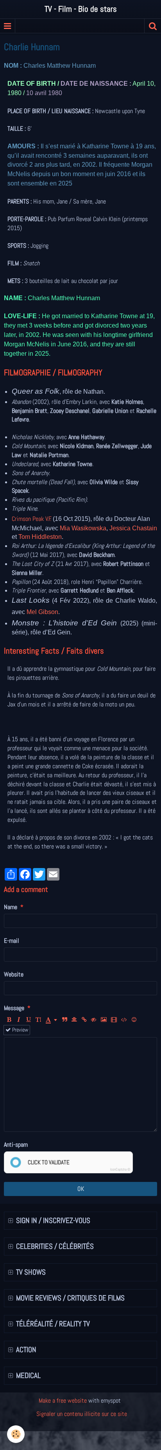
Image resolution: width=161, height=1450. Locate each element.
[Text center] (74, 1020)
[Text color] (51, 1020)
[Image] (103, 1020)
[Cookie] (16, 1434)
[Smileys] (134, 1020)
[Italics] (19, 1020)
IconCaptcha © (120, 1169)
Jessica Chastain (133, 528)
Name (10, 907)
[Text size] (38, 1020)
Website (13, 974)
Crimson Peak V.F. (32, 519)
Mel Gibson (42, 612)
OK (80, 1189)
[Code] (124, 1020)
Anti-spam (16, 1144)
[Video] (114, 1020)
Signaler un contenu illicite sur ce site (81, 1414)
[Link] (84, 1020)
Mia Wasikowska (83, 528)
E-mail (11, 941)
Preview (19, 1030)
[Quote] (64, 1020)
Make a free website (63, 1400)
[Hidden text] (94, 1020)
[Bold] (9, 1020)
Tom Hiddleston (40, 536)
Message (14, 1008)
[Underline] (28, 1020)
